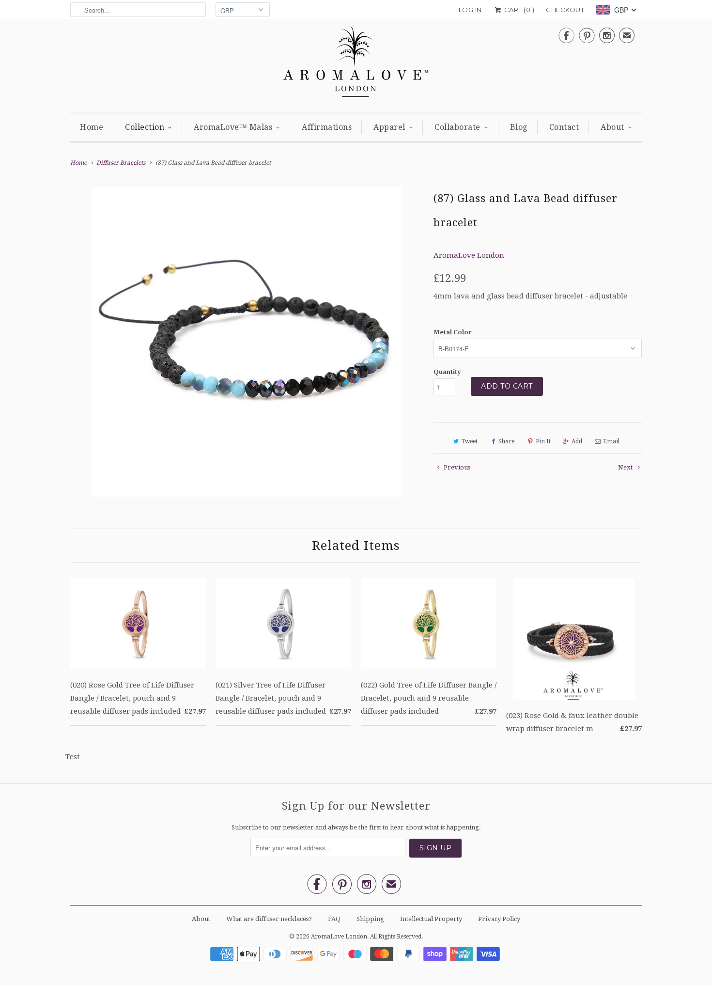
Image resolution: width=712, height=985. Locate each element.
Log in (470, 10)
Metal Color (452, 332)
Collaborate (457, 127)
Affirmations (327, 127)
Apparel (389, 127)
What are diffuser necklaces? (269, 918)
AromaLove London (468, 255)
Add (577, 441)
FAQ (334, 918)
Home (91, 127)
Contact (564, 127)
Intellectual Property (431, 918)
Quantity (447, 371)
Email (611, 441)
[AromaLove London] (356, 64)
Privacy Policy (499, 918)
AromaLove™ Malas (233, 127)
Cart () (518, 10)
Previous (456, 467)
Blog (518, 127)
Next (626, 467)
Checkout (565, 10)
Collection (144, 127)
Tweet (469, 441)
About (612, 127)
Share (506, 441)
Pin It (543, 441)
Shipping (370, 918)
